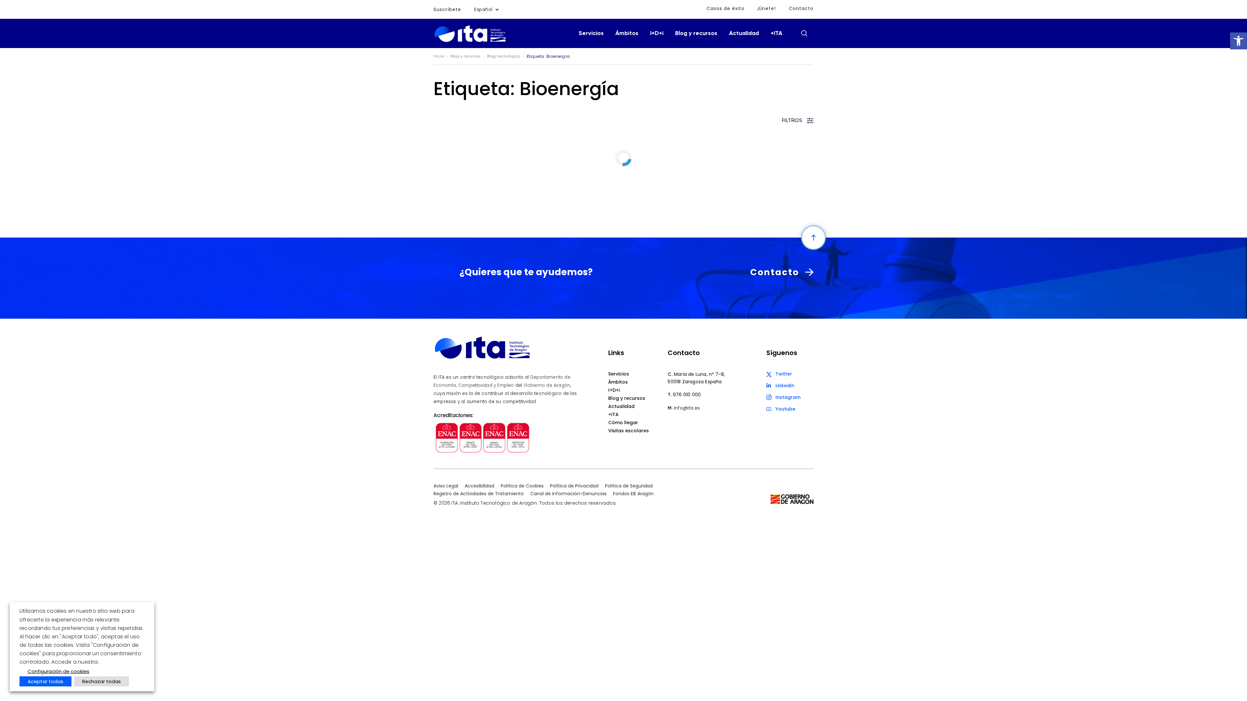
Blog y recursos (696, 33)
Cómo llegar (623, 422)
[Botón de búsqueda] (804, 33)
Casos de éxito (726, 8)
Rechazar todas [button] (101, 681)
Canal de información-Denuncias (568, 493)
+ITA (776, 33)
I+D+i (656, 33)
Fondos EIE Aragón (633, 493)
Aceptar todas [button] (45, 681)
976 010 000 (687, 394)
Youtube (785, 409)
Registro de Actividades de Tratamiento (479, 493)
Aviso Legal (446, 486)
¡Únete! (767, 8)
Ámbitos (626, 33)
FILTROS (792, 120)
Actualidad (744, 33)
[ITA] (470, 41)
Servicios (591, 33)
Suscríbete (447, 9)
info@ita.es (687, 408)
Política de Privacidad (574, 486)
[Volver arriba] (813, 237)
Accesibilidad (479, 486)
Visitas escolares (628, 430)
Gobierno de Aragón (547, 385)
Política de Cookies (522, 486)
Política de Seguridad (629, 486)
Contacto (801, 8)
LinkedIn (784, 385)
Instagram (787, 397)
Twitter (783, 374)
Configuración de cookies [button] (58, 671)
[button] (1238, 40)
